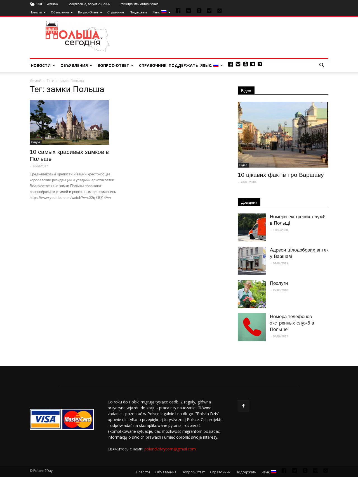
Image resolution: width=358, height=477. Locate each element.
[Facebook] (243, 406)
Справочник (115, 12)
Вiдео (243, 164)
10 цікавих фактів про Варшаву (281, 174)
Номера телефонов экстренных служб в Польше (292, 323)
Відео (246, 90)
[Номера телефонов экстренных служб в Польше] (252, 327)
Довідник (249, 202)
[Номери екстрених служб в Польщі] (252, 227)
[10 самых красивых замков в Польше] (75, 122)
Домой (35, 80)
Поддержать (138, 12)
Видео (35, 142)
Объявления (60, 12)
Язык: (156, 12)
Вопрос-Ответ (88, 12)
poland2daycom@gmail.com (170, 449)
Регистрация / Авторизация (139, 4)
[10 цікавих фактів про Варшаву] (283, 135)
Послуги (279, 283)
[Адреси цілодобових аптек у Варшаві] (252, 261)
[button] (321, 65)
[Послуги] (252, 294)
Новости (36, 12)
